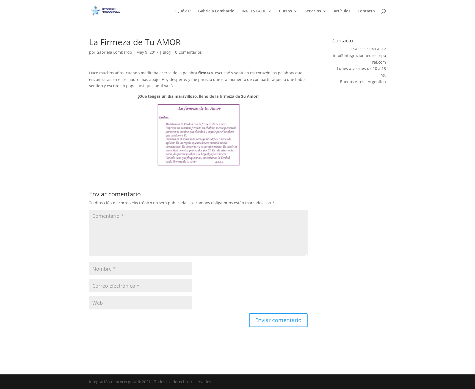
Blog (167, 52)
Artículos (342, 11)
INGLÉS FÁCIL (254, 11)
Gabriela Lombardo (216, 11)
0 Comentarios (188, 52)
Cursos (285, 11)
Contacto (366, 11)
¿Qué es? (183, 11)
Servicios (313, 11)
